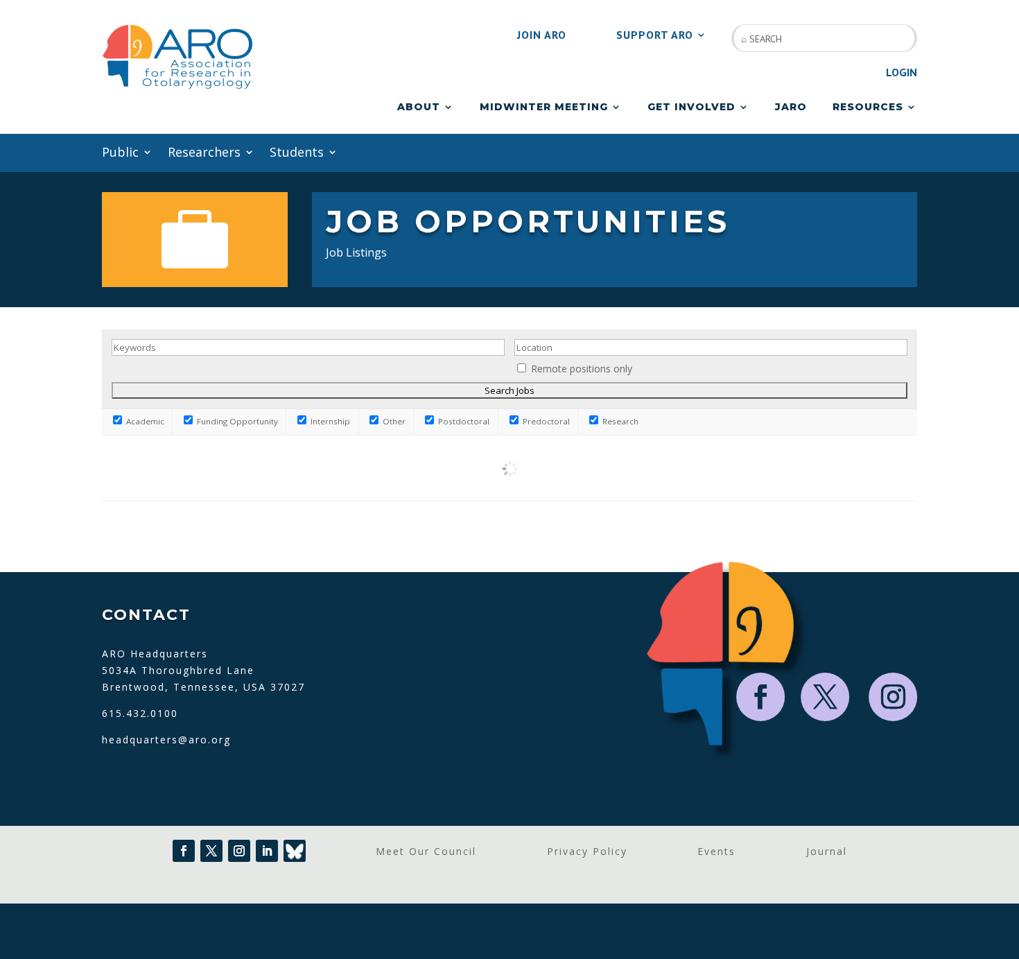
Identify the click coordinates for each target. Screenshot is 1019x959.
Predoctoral (545, 421)
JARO (791, 107)
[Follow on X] (825, 697)
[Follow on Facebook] (761, 697)
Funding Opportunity (236, 421)
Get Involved (691, 107)
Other (393, 421)
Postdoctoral (462, 421)
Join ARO (541, 36)
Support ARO (654, 36)
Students (297, 153)
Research (619, 421)
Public (120, 153)
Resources (868, 107)
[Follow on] (295, 851)
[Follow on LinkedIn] (267, 851)
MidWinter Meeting (544, 107)
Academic (144, 421)
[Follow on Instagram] (893, 697)
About (418, 107)
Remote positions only (581, 368)
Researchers (204, 153)
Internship (329, 421)
